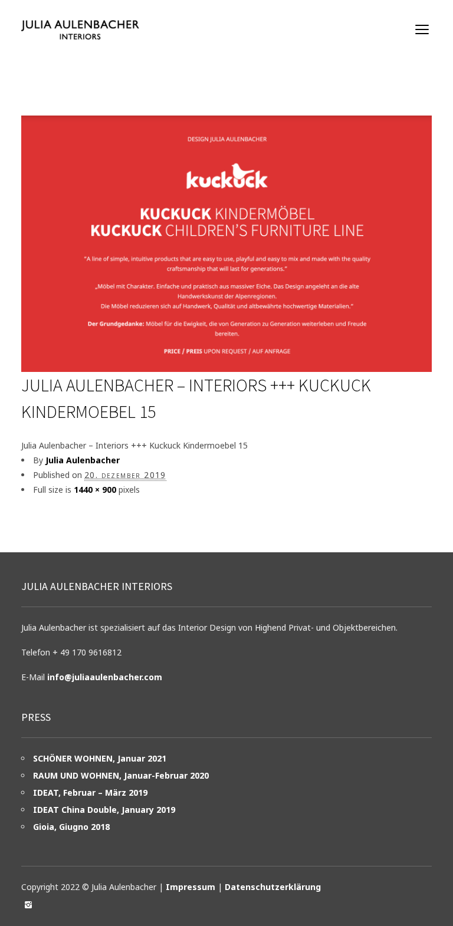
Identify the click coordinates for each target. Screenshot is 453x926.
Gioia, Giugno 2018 (71, 826)
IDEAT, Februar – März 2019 (90, 792)
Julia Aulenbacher (82, 460)
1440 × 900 (95, 489)
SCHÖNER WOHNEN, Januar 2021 (99, 758)
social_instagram (28, 905)
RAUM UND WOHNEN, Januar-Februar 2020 (121, 775)
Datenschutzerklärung (273, 886)
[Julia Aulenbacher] (80, 30)
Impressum (190, 886)
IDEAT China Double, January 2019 (104, 809)
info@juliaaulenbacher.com (104, 677)
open (422, 29)
